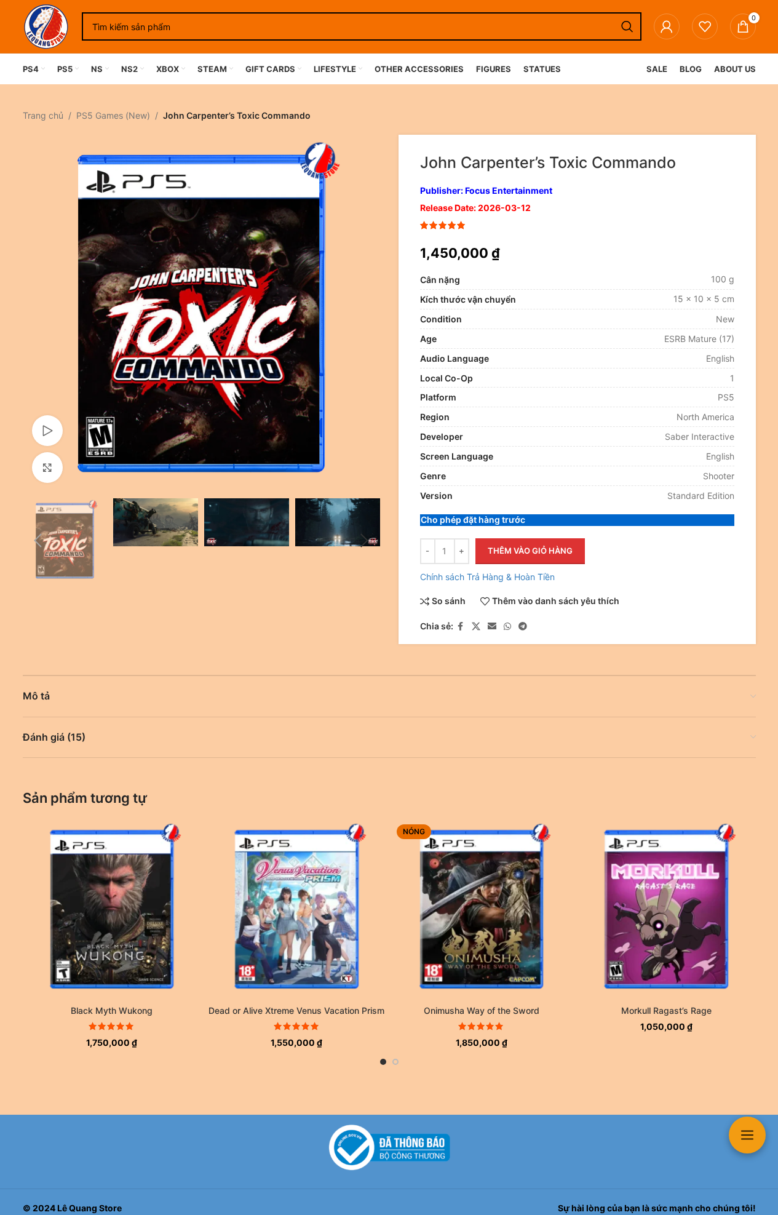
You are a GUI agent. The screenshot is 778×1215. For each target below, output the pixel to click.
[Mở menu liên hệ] (747, 1135)
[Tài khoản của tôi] (667, 26)
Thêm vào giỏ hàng (530, 551)
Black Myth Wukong (112, 1010)
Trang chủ (43, 115)
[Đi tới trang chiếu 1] (383, 1062)
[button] (38, 540)
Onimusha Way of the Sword (481, 1010)
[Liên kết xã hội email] (492, 626)
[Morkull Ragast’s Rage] (666, 909)
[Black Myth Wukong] (112, 909)
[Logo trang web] (46, 25)
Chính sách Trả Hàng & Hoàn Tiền (487, 577)
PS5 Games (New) (113, 115)
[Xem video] (47, 430)
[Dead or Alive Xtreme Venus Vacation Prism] (296, 909)
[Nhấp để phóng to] (47, 467)
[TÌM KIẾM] (627, 26)
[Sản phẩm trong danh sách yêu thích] (705, 26)
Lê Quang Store (89, 1208)
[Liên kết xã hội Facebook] (460, 626)
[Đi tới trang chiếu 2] (395, 1062)
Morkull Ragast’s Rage (666, 1010)
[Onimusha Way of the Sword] (481, 909)
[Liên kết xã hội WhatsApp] (507, 626)
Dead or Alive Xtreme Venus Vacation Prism (296, 1010)
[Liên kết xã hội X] (476, 626)
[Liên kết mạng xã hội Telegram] (523, 626)
